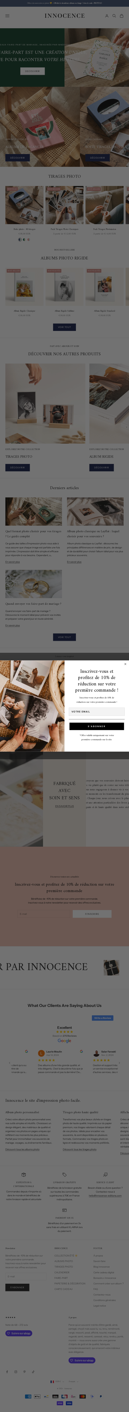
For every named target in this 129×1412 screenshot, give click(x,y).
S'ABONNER (96, 726)
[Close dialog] (125, 664)
